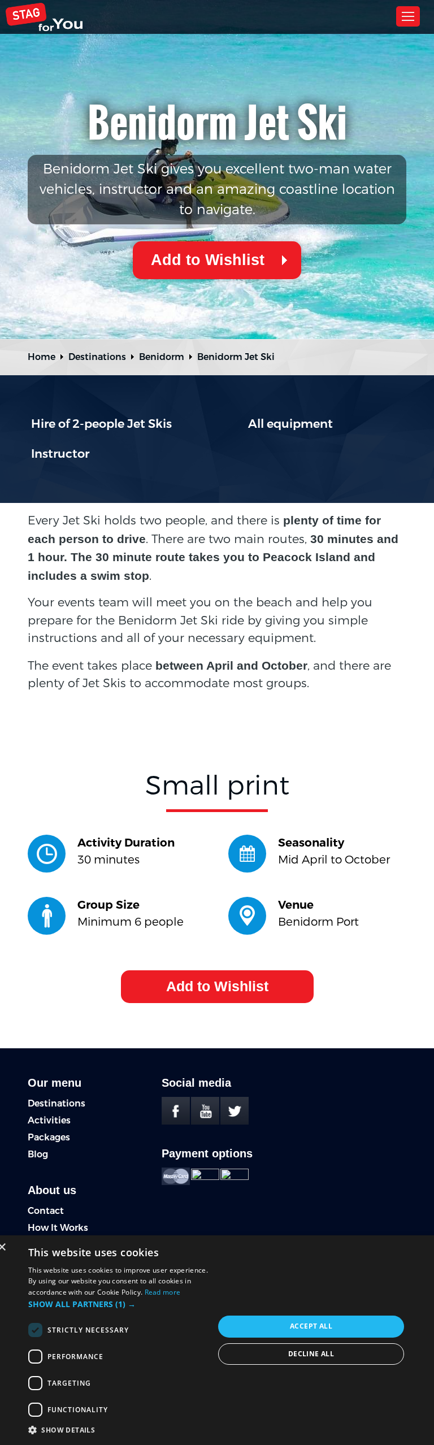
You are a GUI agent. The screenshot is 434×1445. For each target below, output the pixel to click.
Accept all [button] (311, 1326)
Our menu (54, 1083)
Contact (46, 1211)
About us (52, 1190)
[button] (121, 1304)
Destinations (97, 357)
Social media (196, 1083)
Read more (163, 1292)
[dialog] (217, 1340)
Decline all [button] (311, 1354)
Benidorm (161, 357)
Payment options (207, 1153)
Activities (49, 1120)
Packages (49, 1137)
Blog (38, 1154)
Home (41, 357)
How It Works (58, 1228)
